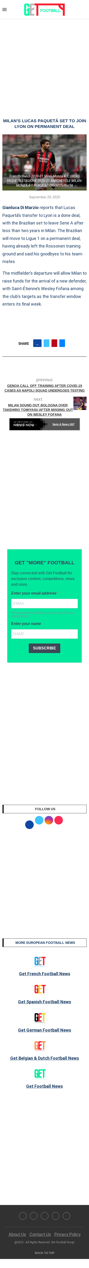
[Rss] (55, 1216)
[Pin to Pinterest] (54, 343)
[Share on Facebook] (37, 343)
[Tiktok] (66, 1216)
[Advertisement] (44, 63)
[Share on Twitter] (46, 343)
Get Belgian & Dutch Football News (44, 1058)
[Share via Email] (62, 343)
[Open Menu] (4, 9)
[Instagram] (44, 1216)
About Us (17, 1234)
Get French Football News (44, 973)
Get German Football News (44, 1030)
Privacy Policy (67, 1234)
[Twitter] (33, 1216)
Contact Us (40, 1234)
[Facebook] (23, 1216)
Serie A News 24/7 (63, 424)
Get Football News (44, 1086)
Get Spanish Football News (44, 1001)
